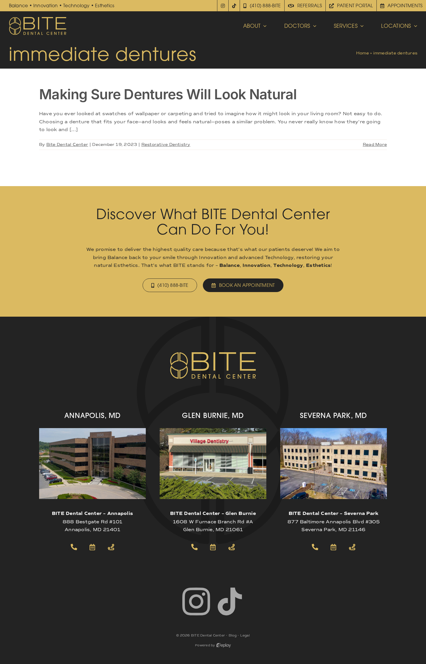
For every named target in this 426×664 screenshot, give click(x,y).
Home (362, 53)
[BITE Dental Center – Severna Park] (333, 430)
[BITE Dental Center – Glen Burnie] (213, 430)
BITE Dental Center (208, 635)
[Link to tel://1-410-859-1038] (194, 547)
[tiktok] (230, 601)
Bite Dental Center (67, 144)
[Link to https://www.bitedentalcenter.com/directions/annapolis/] (111, 547)
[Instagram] (223, 5)
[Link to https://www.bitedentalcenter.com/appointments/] (92, 547)
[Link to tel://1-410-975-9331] (315, 547)
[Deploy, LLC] (223, 645)
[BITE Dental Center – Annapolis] (92, 430)
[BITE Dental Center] (38, 18)
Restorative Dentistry (165, 144)
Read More (375, 144)
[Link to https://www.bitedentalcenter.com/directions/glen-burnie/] (231, 547)
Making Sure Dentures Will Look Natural (168, 94)
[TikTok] (234, 5)
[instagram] (196, 601)
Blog (232, 635)
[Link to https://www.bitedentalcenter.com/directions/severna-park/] (352, 547)
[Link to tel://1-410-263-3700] (74, 547)
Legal (245, 635)
